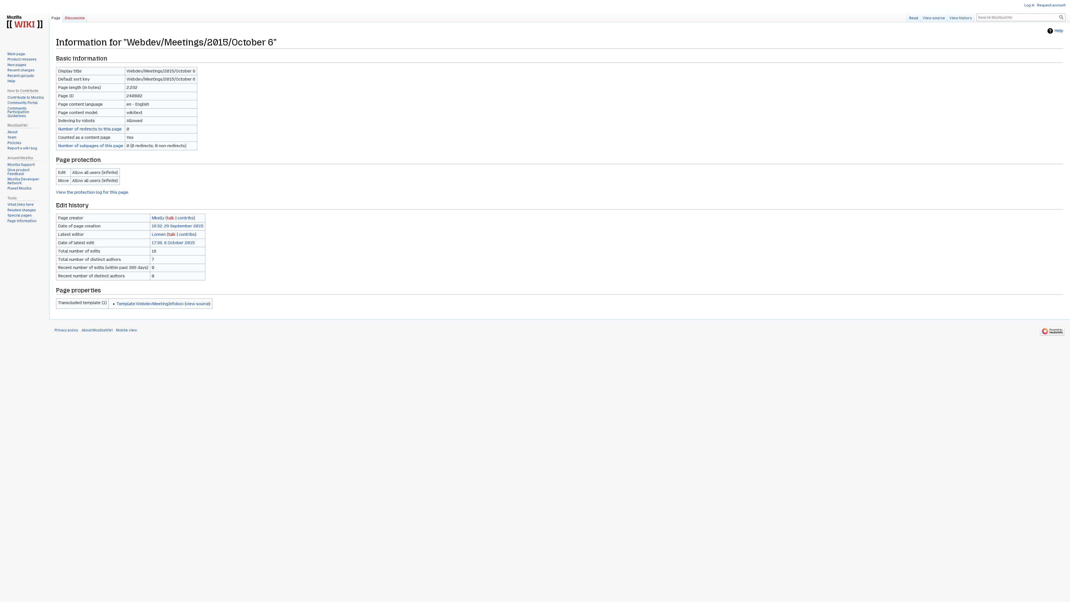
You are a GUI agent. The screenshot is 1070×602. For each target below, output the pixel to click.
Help (1058, 30)
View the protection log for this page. (92, 192)
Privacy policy (66, 330)
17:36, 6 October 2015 (173, 242)
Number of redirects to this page (90, 129)
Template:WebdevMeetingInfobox (150, 303)
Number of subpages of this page (90, 145)
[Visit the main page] (24, 22)
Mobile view (126, 330)
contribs (185, 217)
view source (197, 303)
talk (170, 217)
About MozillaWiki (97, 330)
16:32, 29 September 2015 (177, 226)
